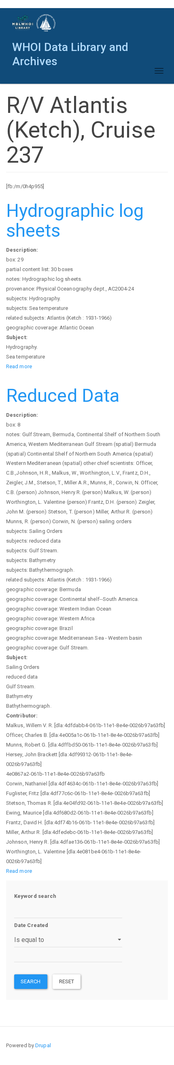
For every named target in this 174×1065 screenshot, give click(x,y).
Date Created (31, 925)
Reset (66, 981)
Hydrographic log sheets (75, 221)
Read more (19, 366)
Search (31, 981)
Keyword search (35, 896)
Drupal (43, 1045)
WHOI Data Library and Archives (70, 49)
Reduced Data (62, 395)
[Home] (34, 23)
